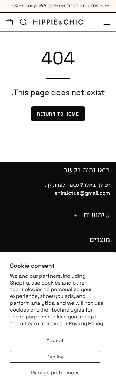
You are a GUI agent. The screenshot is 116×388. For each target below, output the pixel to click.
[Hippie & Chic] (58, 22)
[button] (23, 22)
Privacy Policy (86, 323)
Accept (55, 340)
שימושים (97, 215)
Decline (55, 357)
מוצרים (100, 239)
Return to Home (58, 114)
